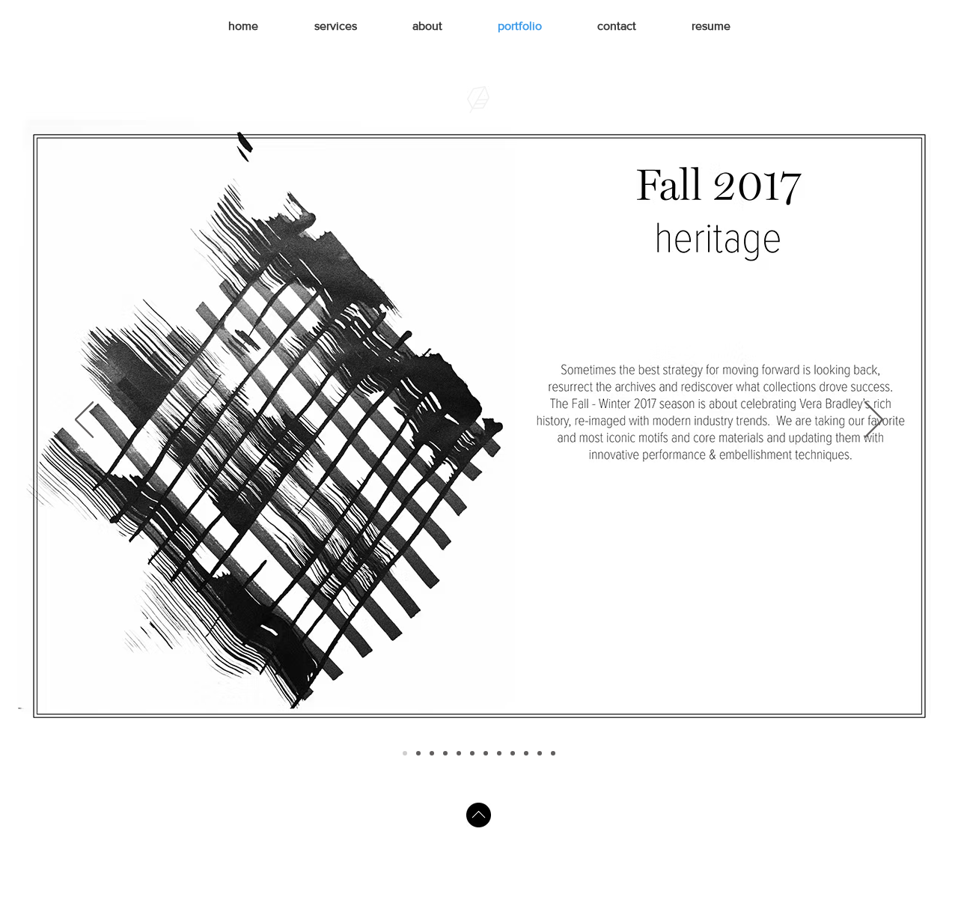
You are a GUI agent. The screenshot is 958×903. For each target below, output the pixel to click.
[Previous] (84, 420)
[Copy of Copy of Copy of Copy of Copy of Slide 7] (553, 753)
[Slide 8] (499, 753)
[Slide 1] (405, 753)
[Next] (873, 420)
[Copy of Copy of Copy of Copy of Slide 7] (526, 753)
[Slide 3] (432, 753)
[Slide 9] (512, 753)
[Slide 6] (472, 753)
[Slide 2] (418, 753)
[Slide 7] (485, 753)
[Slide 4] (445, 753)
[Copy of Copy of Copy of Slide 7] (539, 753)
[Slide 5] (459, 753)
